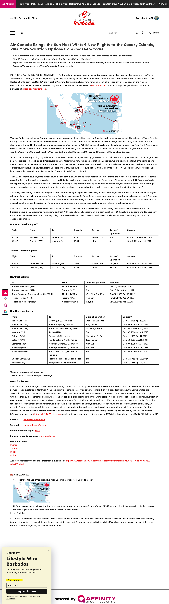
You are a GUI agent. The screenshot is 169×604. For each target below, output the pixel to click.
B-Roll (13, 452)
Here (37, 430)
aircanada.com (98, 85)
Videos (13, 448)
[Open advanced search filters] (143, 33)
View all (163, 4)
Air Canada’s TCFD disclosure (47, 414)
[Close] (48, 550)
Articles (13, 455)
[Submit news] (5, 293)
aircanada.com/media (35, 425)
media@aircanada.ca (34, 419)
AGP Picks (8, 4)
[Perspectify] (5, 299)
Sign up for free (26, 591)
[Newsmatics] (5, 311)
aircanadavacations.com (34, 89)
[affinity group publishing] (5, 305)
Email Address (14, 580)
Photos (13, 445)
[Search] (137, 33)
